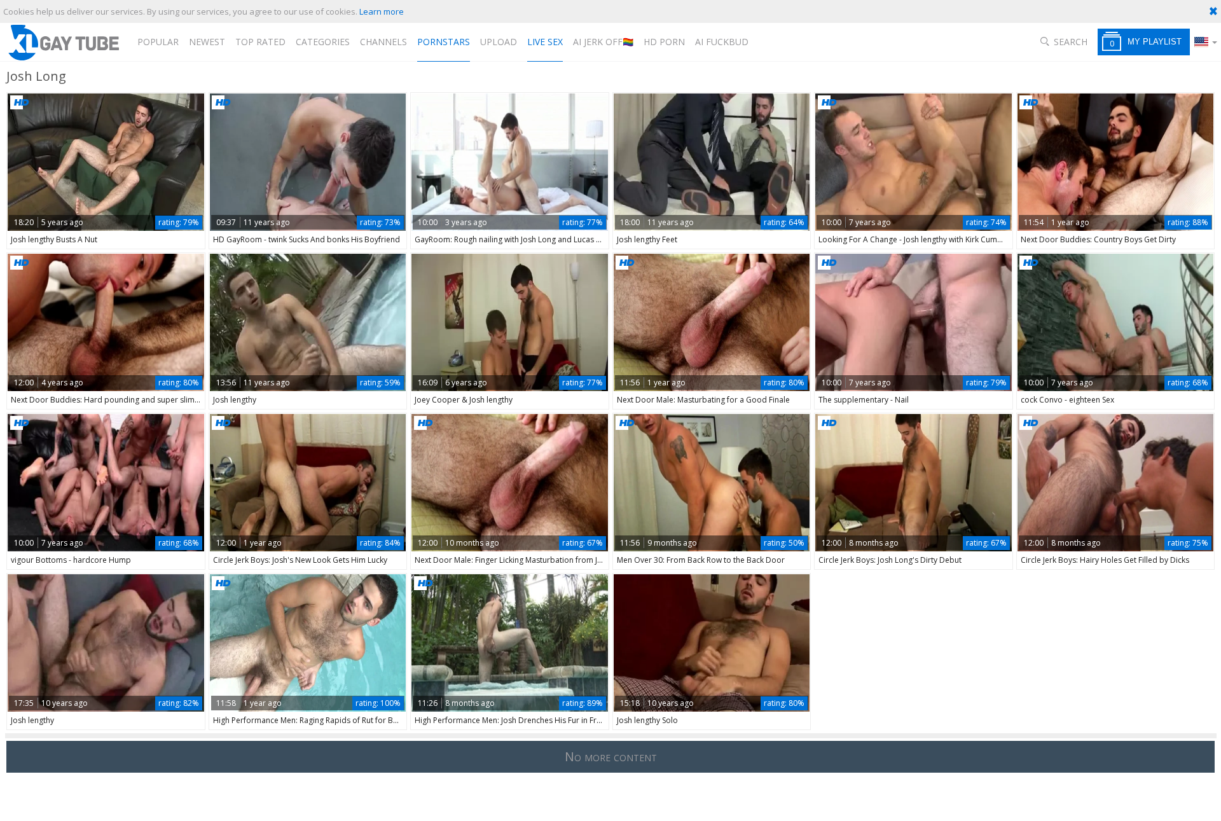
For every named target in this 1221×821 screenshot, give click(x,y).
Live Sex (545, 42)
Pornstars (443, 42)
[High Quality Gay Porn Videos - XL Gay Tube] (63, 42)
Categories (323, 42)
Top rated (260, 42)
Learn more (381, 11)
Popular (158, 42)
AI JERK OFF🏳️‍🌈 (603, 42)
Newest (207, 42)
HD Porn (664, 42)
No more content (611, 756)
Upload (498, 42)
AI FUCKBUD (721, 42)
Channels (383, 42)
